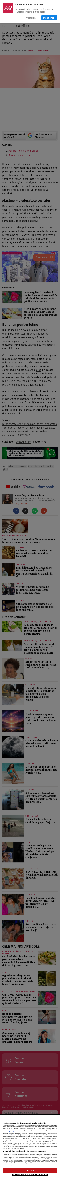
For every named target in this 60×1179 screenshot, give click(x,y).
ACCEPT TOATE (30, 1170)
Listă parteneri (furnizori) (9, 1165)
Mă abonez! (49, 17)
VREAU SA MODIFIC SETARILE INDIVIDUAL (30, 1174)
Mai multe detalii (13, 1131)
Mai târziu (31, 17)
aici (35, 1141)
